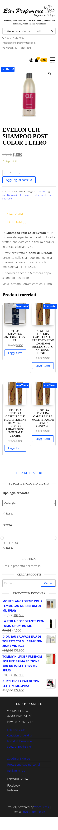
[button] (50, 73)
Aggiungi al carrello (19, 180)
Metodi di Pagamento (19, 741)
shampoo (7, 198)
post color (46, 195)
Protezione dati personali (23, 764)
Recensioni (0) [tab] (16, 222)
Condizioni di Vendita (19, 735)
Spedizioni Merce (18, 758)
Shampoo (41, 191)
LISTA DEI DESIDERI (29, 473)
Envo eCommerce (33, 812)
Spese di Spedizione (19, 746)
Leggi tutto (15, 353)
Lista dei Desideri (17, 730)
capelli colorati (9, 195)
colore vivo (23, 195)
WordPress (41, 807)
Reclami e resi (16, 771)
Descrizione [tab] (15, 214)
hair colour (35, 195)
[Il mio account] (31, 60)
